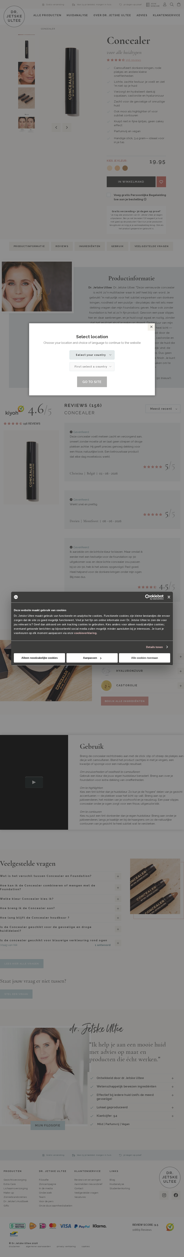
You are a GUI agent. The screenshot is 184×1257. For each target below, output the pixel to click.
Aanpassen (90, 657)
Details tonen (154, 647)
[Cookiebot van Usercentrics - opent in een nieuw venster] (148, 597)
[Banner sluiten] (169, 597)
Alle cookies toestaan (144, 657)
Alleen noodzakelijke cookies (39, 657)
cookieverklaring (85, 633)
